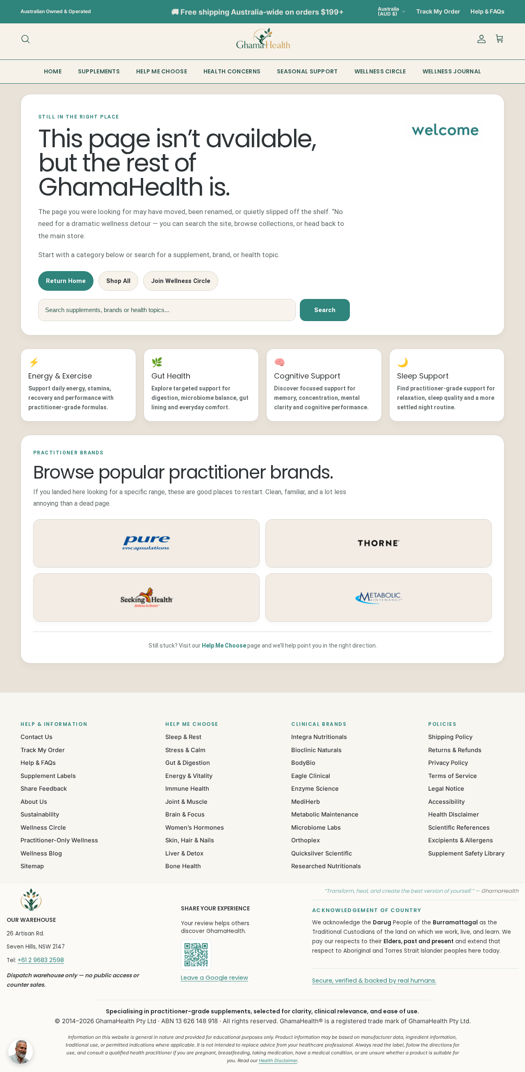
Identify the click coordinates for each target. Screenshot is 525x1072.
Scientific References (459, 827)
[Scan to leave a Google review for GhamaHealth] (224, 955)
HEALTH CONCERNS (231, 71)
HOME (53, 71)
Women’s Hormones (194, 827)
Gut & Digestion (187, 762)
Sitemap (32, 865)
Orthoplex (305, 840)
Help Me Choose (224, 645)
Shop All (118, 281)
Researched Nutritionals (326, 865)
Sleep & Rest (183, 736)
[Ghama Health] (262, 38)
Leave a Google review (214, 978)
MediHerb (305, 801)
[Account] (479, 39)
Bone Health (183, 865)
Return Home (66, 281)
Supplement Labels (48, 775)
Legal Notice (446, 788)
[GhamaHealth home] (83, 899)
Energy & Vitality (188, 775)
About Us (34, 801)
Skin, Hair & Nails (189, 840)
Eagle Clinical (310, 775)
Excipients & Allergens (460, 840)
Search (325, 310)
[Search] (25, 39)
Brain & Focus (185, 814)
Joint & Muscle (186, 801)
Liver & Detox (184, 853)
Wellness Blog (41, 853)
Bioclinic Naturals (316, 749)
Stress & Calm (185, 749)
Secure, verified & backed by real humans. (374, 980)
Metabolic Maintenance (324, 814)
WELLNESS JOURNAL (451, 71)
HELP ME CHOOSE (161, 71)
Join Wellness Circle (180, 281)
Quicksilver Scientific (321, 853)
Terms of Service (452, 775)
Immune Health (187, 788)
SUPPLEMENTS (99, 71)
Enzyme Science (315, 788)
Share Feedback (44, 788)
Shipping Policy (450, 736)
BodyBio (303, 762)
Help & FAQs (487, 11)
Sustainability (40, 814)
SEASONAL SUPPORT (307, 71)
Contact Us (36, 736)
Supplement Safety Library (466, 853)
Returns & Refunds (455, 749)
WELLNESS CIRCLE (380, 71)
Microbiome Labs (316, 827)
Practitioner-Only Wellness (59, 840)
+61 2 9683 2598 (41, 960)
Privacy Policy (448, 762)
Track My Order (438, 11)
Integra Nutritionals (319, 736)
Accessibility (446, 801)
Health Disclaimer (453, 814)
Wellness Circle (43, 827)
